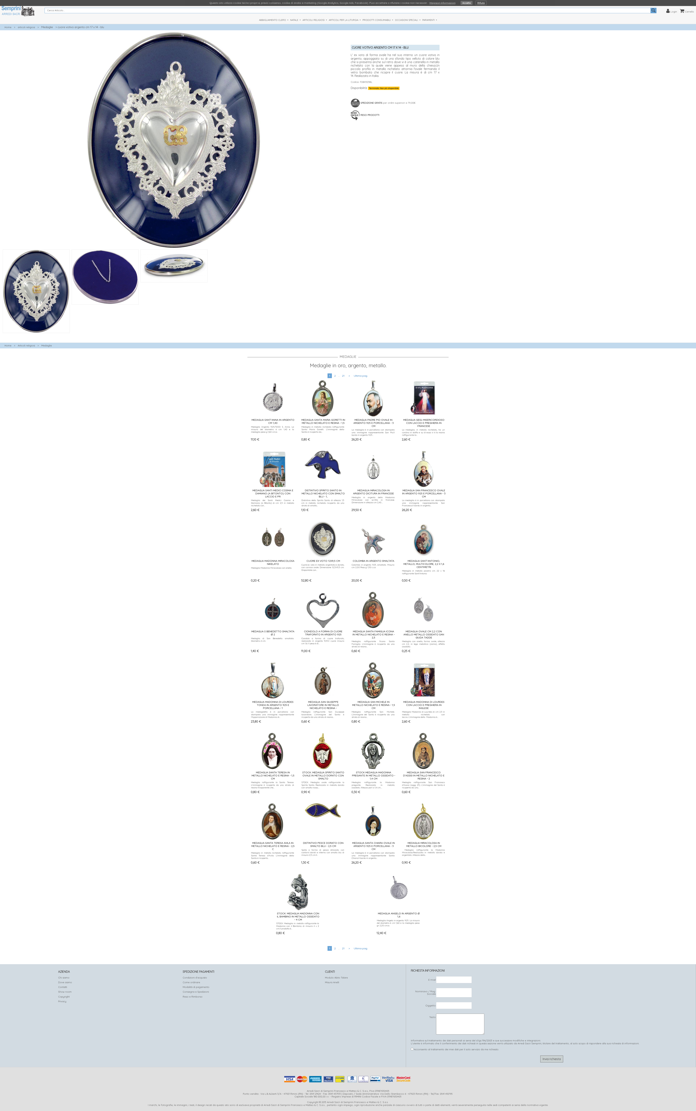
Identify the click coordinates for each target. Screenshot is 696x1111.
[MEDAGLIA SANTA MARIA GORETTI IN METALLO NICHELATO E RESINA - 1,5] (323, 397)
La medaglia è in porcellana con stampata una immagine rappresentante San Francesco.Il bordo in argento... (423, 503)
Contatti (62, 987)
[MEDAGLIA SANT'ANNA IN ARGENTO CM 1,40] (272, 397)
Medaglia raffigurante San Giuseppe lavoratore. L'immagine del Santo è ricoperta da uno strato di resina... (322, 714)
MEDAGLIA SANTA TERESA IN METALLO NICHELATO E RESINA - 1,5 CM (273, 775)
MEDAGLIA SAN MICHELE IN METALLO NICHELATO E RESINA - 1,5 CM (373, 705)
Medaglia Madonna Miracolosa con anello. (271, 567)
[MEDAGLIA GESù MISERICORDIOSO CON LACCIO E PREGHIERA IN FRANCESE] (423, 397)
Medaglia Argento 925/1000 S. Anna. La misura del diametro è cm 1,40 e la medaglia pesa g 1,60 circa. (272, 429)
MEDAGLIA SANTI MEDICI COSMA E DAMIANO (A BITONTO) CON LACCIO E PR (272, 493)
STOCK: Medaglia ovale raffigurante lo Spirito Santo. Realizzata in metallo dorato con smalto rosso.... (322, 785)
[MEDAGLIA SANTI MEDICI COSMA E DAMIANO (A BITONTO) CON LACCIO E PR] (272, 468)
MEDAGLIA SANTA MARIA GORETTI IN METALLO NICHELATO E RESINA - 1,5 (323, 421)
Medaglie (47, 27)
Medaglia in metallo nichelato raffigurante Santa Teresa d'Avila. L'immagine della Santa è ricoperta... (272, 855)
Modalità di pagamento (196, 987)
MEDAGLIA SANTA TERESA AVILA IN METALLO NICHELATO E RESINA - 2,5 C (273, 846)
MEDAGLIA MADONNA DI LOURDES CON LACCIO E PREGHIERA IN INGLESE (423, 705)
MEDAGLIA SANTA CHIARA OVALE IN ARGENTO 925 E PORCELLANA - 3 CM (373, 846)
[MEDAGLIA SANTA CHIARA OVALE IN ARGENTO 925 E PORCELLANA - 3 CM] (373, 820)
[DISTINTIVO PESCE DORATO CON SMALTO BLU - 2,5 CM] (323, 809)
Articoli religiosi (26, 345)
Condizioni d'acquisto (195, 977)
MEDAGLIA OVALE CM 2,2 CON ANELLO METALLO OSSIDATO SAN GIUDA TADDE (423, 634)
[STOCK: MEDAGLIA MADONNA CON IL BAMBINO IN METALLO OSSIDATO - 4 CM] (297, 891)
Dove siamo (65, 982)
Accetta (466, 2)
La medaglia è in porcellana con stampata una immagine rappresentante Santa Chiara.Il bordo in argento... (373, 855)
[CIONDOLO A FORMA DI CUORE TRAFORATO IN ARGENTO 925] (322, 609)
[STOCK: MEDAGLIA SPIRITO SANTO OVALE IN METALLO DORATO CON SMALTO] (323, 750)
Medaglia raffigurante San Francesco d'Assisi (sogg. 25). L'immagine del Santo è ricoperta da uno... (423, 785)
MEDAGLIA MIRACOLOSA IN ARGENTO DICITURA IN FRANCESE (373, 492)
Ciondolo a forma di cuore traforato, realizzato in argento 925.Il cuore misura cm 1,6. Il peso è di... (322, 641)
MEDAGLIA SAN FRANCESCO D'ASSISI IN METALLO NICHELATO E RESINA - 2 (423, 775)
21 (343, 375)
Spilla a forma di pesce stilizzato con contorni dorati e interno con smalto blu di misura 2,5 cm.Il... (322, 852)
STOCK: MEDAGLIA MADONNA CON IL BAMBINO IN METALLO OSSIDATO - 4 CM (298, 916)
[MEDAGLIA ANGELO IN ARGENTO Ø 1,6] (398, 886)
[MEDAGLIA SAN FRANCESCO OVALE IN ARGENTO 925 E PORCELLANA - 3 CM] (423, 468)
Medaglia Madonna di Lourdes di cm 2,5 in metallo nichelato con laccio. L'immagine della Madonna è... (423, 714)
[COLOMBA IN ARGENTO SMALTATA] (373, 538)
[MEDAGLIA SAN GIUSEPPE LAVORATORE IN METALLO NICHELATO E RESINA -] (322, 679)
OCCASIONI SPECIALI (407, 19)
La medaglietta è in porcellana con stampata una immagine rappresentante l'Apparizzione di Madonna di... (272, 714)
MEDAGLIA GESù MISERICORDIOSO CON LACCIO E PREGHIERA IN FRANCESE (423, 423)
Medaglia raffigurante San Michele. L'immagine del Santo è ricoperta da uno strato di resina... (373, 714)
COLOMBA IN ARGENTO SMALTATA (373, 560)
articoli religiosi (26, 27)
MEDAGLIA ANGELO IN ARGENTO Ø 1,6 (399, 915)
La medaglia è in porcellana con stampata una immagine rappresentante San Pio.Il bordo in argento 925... (373, 432)
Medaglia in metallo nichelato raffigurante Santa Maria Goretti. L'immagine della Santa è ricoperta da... (322, 429)
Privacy (62, 1001)
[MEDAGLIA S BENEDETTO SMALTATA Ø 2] (272, 609)
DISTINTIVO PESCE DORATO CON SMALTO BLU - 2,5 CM (323, 844)
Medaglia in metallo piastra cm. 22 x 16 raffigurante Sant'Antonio (423, 572)
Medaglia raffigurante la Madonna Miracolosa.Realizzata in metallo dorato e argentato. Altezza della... (423, 852)
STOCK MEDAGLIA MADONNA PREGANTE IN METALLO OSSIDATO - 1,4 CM (373, 775)
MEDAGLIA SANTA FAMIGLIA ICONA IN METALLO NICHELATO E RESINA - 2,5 (374, 634)
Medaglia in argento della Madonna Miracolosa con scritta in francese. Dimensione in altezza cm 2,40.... (373, 500)
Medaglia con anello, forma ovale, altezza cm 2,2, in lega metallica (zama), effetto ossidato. (423, 644)
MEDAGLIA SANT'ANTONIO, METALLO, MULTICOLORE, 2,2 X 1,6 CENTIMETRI (423, 564)
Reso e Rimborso (192, 996)
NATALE (294, 19)
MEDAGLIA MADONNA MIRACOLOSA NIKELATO (273, 562)
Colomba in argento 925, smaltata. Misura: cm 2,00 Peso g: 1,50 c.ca (373, 566)
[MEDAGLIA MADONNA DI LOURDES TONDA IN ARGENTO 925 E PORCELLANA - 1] (272, 679)
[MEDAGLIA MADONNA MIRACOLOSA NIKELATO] (272, 536)
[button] (174, 335)
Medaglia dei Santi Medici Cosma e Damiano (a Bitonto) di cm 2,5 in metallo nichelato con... (272, 503)
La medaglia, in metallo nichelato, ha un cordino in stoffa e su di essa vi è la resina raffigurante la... (423, 432)
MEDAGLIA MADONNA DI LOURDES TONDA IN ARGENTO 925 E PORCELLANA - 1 (272, 705)
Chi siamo (63, 977)
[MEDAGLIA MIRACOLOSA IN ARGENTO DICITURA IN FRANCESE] (373, 468)
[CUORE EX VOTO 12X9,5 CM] (322, 538)
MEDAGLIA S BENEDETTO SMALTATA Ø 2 (272, 633)
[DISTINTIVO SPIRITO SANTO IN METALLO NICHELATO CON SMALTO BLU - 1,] (323, 464)
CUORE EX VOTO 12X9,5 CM (323, 560)
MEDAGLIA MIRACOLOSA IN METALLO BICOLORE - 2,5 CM (423, 844)
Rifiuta (481, 2)
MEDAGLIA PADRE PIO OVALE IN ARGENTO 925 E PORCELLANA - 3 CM (373, 423)
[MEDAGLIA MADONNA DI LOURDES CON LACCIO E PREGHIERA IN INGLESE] (423, 679)
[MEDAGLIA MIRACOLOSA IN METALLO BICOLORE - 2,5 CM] (423, 820)
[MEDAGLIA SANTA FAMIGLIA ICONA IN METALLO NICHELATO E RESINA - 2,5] (373, 609)
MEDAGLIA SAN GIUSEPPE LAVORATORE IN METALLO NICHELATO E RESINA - (323, 705)
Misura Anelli (332, 982)
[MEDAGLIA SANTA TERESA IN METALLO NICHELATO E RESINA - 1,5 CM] (272, 750)
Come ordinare (191, 982)
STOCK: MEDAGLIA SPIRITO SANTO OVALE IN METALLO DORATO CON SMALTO (323, 775)
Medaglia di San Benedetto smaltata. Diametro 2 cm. (272, 639)
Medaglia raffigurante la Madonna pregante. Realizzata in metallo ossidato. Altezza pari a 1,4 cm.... (373, 785)
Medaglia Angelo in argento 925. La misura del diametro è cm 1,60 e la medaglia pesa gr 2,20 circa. (398, 923)
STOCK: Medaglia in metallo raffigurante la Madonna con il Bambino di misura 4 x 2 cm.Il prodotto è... (297, 926)
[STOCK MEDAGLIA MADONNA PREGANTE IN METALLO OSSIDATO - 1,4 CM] (373, 750)
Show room (65, 991)
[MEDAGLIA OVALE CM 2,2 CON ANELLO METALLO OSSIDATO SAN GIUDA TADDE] (423, 609)
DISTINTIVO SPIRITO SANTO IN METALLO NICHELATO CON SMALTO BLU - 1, (323, 493)
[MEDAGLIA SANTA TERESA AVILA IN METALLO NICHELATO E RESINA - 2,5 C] (272, 820)
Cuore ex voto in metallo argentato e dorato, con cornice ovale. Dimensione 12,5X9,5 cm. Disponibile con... (322, 567)
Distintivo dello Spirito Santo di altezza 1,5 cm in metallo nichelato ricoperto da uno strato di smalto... (322, 503)
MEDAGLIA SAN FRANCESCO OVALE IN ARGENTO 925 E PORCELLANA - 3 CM (424, 493)
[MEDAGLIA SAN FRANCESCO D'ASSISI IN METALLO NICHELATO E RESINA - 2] (423, 750)
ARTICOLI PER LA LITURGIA (344, 19)
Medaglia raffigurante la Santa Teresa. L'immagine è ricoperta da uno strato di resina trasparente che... (272, 785)
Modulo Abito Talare (336, 977)
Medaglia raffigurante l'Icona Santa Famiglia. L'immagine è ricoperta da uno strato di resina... (373, 644)
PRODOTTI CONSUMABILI (377, 19)
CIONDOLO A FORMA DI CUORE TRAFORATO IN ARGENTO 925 (323, 633)
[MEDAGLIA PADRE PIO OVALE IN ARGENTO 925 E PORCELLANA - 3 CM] (373, 397)
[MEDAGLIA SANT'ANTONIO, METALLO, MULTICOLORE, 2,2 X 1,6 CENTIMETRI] (423, 538)
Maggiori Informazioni (442, 3)
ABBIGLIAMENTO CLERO (273, 19)
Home (8, 27)
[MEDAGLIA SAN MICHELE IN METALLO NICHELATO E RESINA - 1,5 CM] (373, 679)
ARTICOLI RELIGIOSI (314, 19)
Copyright (64, 996)
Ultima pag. (361, 375)
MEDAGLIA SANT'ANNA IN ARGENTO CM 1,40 (273, 421)
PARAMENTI (428, 19)
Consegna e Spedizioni (196, 991)
